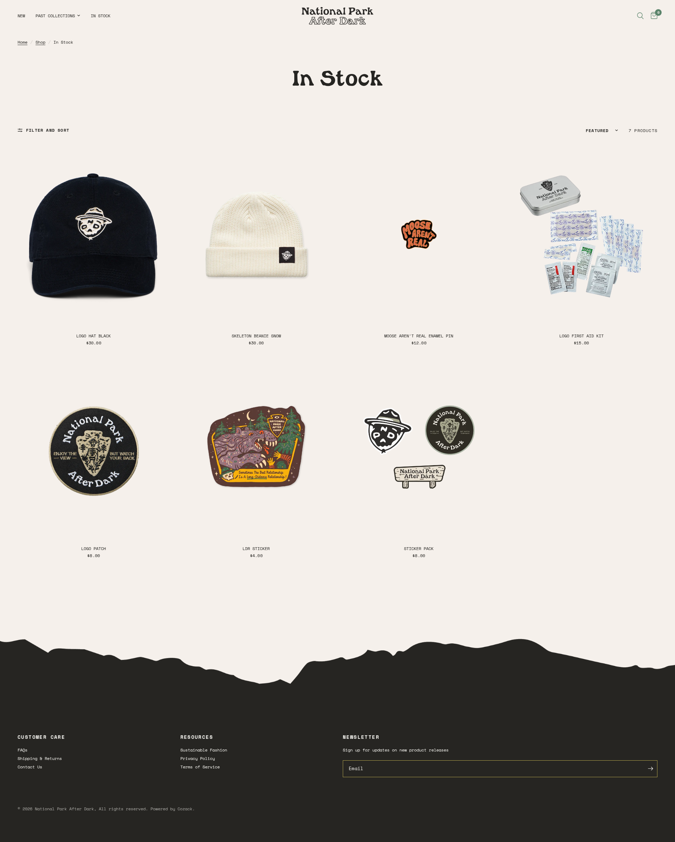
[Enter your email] (650, 768)
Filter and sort (47, 130)
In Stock (100, 16)
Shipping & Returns (40, 758)
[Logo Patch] (94, 447)
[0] (652, 16)
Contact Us (30, 767)
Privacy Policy (197, 758)
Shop (40, 42)
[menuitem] (24, 16)
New (21, 16)
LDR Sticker (256, 548)
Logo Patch (93, 548)
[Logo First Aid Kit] (582, 234)
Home (22, 42)
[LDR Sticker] (256, 447)
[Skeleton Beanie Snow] (256, 234)
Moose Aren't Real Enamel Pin (418, 336)
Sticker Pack (418, 548)
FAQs (22, 750)
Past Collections (55, 16)
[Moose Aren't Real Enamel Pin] (419, 234)
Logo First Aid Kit (581, 336)
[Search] (640, 16)
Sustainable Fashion (203, 750)
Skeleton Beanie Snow (256, 336)
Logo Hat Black (93, 336)
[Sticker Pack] (419, 447)
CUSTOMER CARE (41, 737)
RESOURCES (196, 737)
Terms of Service (200, 767)
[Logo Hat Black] (94, 234)
